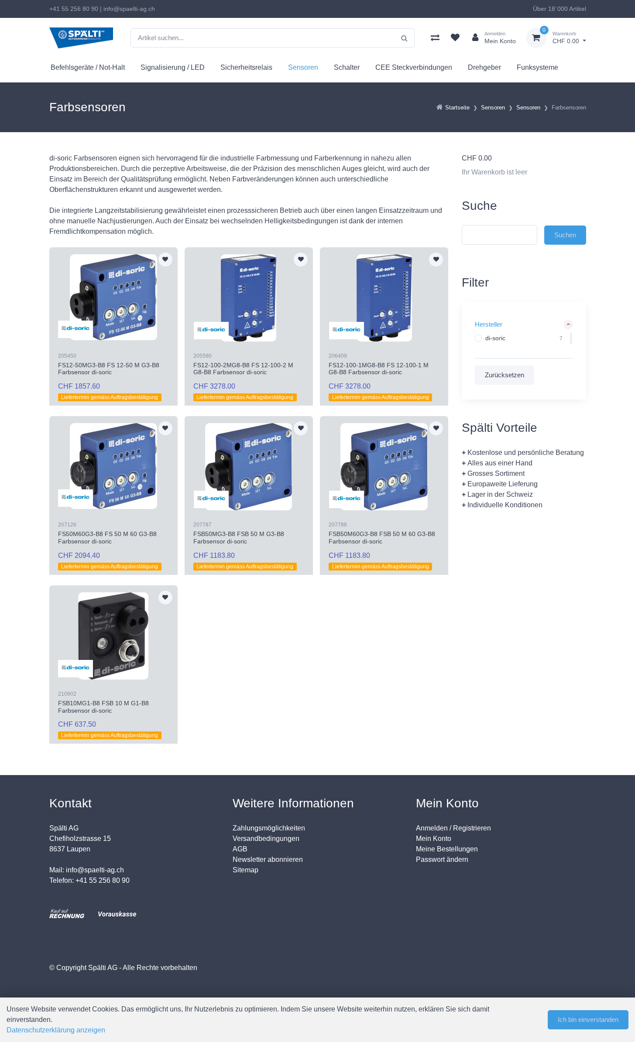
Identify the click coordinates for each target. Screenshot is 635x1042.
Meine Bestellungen (447, 849)
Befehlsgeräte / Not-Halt (88, 67)
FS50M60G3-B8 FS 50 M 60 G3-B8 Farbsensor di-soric (107, 537)
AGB (240, 849)
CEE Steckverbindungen (413, 67)
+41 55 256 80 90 (73, 8)
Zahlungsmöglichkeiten (269, 828)
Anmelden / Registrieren (453, 828)
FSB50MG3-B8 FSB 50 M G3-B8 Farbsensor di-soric (238, 537)
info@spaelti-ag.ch (129, 8)
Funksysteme (537, 67)
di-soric (495, 338)
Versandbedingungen (266, 838)
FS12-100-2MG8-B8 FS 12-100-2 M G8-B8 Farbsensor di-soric (243, 369)
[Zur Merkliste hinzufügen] (165, 259)
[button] (524, 325)
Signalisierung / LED (173, 67)
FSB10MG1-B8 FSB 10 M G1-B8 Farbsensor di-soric (103, 707)
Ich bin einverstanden (588, 1019)
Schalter (347, 67)
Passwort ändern (442, 859)
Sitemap (245, 870)
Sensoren (303, 67)
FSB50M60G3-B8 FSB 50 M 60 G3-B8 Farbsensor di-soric (382, 537)
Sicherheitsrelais (246, 67)
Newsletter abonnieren (268, 859)
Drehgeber (484, 67)
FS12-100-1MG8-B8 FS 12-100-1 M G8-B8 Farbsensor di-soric (379, 369)
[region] (524, 338)
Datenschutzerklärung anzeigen (56, 1030)
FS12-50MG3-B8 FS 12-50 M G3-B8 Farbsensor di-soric (108, 369)
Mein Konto (433, 838)
